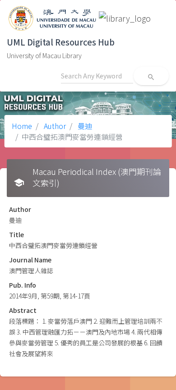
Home (22, 125)
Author (54, 125)
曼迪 (84, 125)
